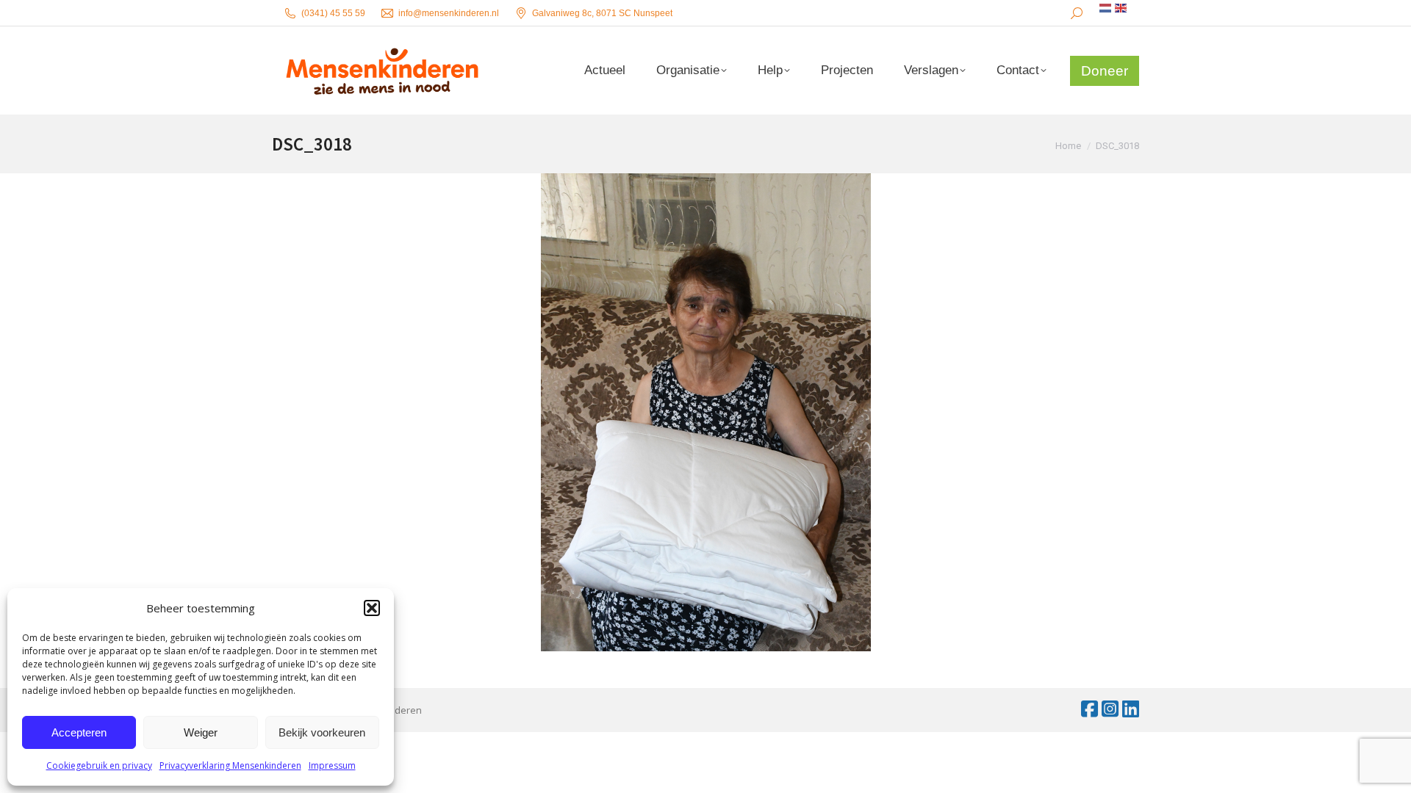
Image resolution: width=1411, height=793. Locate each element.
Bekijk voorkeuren (322, 732)
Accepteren (79, 732)
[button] (372, 608)
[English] (1121, 8)
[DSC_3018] (705, 412)
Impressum (332, 765)
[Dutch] (1106, 8)
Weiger (201, 732)
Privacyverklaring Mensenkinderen (230, 765)
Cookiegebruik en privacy (99, 765)
